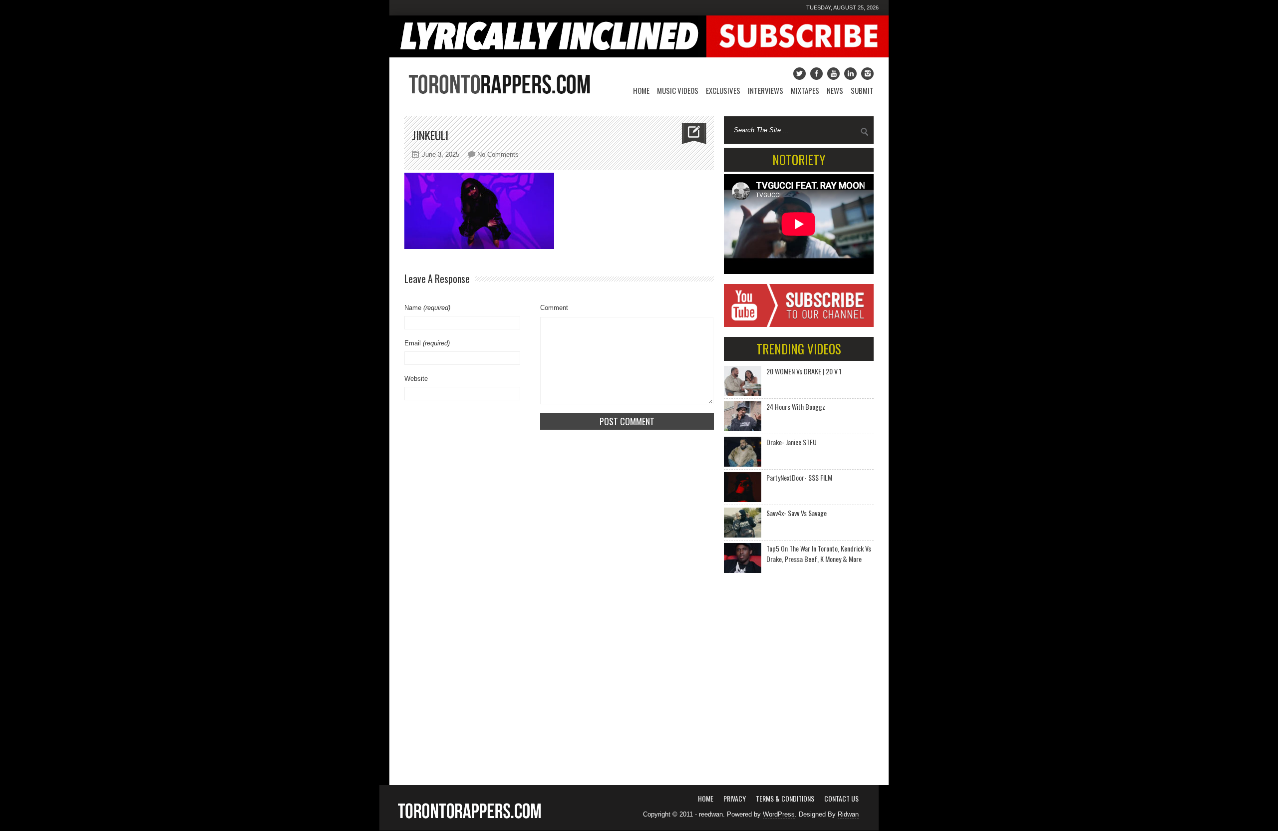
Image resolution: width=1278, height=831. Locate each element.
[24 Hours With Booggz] (742, 416)
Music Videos (677, 90)
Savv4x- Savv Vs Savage (796, 513)
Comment (554, 307)
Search (865, 132)
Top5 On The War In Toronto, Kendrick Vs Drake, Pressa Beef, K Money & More (818, 553)
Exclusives (723, 90)
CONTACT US (841, 798)
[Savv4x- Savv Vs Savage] (742, 523)
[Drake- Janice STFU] (742, 452)
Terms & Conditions (785, 798)
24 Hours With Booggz (795, 406)
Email (427, 343)
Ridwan (848, 814)
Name (427, 307)
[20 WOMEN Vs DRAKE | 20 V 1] (742, 381)
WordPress (779, 814)
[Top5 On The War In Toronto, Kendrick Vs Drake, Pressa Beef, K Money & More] (742, 558)
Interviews (765, 90)
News (835, 90)
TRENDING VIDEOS (798, 348)
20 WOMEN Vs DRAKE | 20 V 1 (804, 371)
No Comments (498, 154)
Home (641, 90)
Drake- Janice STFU (791, 442)
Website (416, 378)
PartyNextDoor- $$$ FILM (799, 477)
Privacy (734, 798)
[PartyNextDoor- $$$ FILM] (742, 487)
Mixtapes (805, 90)
